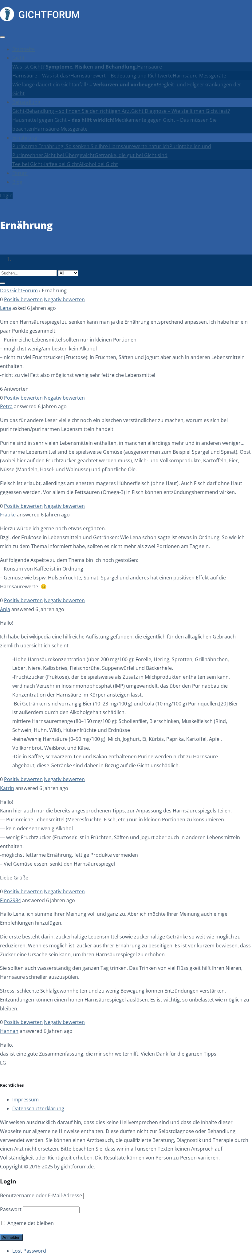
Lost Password (29, 1250)
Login (6, 195)
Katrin (7, 788)
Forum (20, 173)
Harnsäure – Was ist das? (41, 75)
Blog (17, 182)
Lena (5, 308)
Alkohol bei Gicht (98, 164)
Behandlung (26, 102)
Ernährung (24, 137)
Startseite (23, 49)
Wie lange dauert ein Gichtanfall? (85, 84)
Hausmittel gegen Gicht (63, 120)
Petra (6, 406)
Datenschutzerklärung (38, 1108)
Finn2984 (10, 900)
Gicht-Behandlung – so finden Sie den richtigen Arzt (71, 111)
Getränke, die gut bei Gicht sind (131, 155)
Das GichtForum (19, 290)
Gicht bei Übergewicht (69, 155)
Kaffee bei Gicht (60, 164)
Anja (5, 609)
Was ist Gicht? (74, 66)
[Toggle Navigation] (2, 37)
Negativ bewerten (64, 299)
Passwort (11, 1209)
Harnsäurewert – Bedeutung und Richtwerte (121, 75)
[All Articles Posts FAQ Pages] (126, 277)
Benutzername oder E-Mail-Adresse (41, 1195)
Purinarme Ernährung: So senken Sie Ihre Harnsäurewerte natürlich (90, 146)
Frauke (8, 514)
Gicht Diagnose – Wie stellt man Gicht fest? (180, 111)
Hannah (9, 1031)
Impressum (25, 1099)
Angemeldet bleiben (30, 1223)
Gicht (18, 57)
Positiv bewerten (23, 299)
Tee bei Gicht (27, 164)
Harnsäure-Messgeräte (199, 75)
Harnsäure (149, 66)
